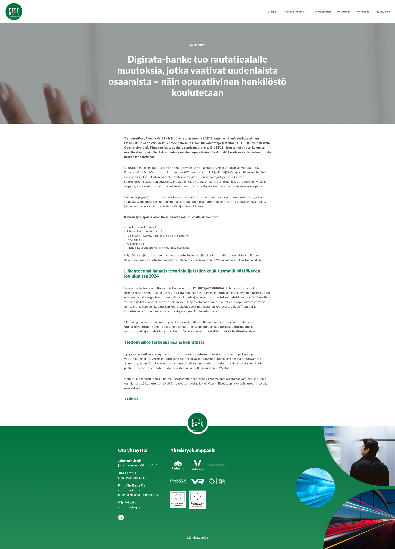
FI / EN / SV (382, 11)
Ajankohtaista (323, 11)
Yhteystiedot (362, 11)
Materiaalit (343, 11)
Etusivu (272, 11)
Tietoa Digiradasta (293, 11)
